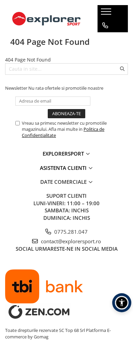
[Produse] (107, 13)
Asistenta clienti (64, 167)
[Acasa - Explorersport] (46, 18)
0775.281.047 (70, 231)
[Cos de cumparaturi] (105, 39)
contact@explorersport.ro (70, 241)
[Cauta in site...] (105, 52)
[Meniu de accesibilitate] (121, 302)
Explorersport (64, 153)
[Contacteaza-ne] (105, 25)
